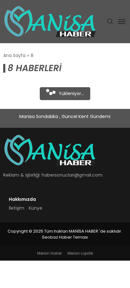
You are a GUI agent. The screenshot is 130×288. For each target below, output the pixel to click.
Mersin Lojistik (80, 253)
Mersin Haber (49, 253)
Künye (35, 208)
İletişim (16, 208)
